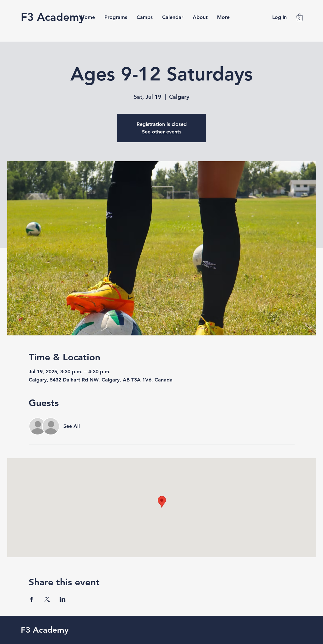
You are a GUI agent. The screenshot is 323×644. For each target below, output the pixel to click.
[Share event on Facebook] (32, 599)
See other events (161, 132)
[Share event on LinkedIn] (63, 599)
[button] (300, 17)
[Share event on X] (47, 599)
